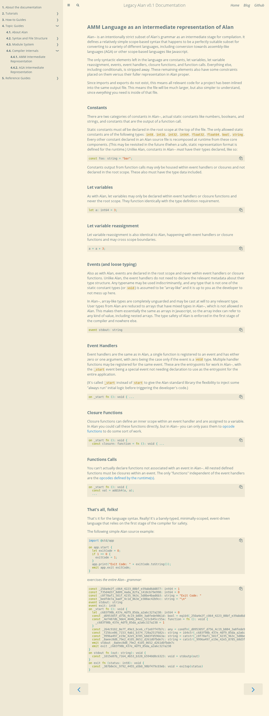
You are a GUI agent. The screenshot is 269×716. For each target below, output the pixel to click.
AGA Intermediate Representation (27, 70)
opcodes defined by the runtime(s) (126, 478)
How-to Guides (14, 20)
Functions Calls (102, 459)
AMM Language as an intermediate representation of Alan (160, 26)
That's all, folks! (102, 509)
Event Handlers (102, 345)
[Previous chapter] (78, 689)
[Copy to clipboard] (241, 158)
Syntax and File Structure (26, 38)
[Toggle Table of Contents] (68, 5)
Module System (20, 44)
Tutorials (10, 13)
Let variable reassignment (113, 225)
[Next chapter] (253, 689)
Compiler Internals (22, 51)
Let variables (100, 187)
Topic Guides (13, 26)
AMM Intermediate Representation (28, 59)
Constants (97, 107)
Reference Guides (16, 78)
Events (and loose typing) (111, 264)
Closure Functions (104, 412)
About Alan (17, 32)
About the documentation (22, 7)
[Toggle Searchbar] (77, 5)
